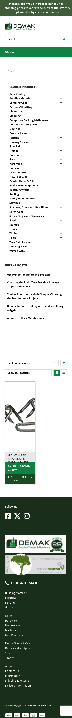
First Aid (14, 146)
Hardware (15, 163)
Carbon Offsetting (20, 107)
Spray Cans (16, 211)
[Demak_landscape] (20, 21)
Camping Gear (18, 102)
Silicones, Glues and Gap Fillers (28, 207)
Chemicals (15, 111)
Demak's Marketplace (23, 124)
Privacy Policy (44, 705)
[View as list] (63, 373)
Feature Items (18, 133)
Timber (14, 233)
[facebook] (8, 516)
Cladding (15, 115)
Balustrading (17, 94)
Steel (12, 220)
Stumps (14, 224)
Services (14, 202)
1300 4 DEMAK (24, 583)
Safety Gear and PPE (22, 198)
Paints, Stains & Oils (21, 181)
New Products (18, 176)
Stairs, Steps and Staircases (26, 216)
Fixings (13, 150)
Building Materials (21, 98)
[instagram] (27, 516)
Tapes (13, 229)
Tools (12, 237)
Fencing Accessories (21, 142)
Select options (14, 479)
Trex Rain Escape (20, 242)
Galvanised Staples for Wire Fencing (18, 458)
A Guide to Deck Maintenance (26, 318)
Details (28, 477)
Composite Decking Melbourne (28, 120)
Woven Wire (17, 250)
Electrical (15, 128)
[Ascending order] (63, 363)
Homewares (16, 168)
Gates (13, 159)
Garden (14, 155)
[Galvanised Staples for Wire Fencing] (20, 416)
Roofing (14, 194)
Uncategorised (18, 246)
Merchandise (17, 172)
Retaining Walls (19, 189)
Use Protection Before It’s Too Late (28, 274)
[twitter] (17, 516)
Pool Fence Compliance (24, 185)
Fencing (14, 137)
